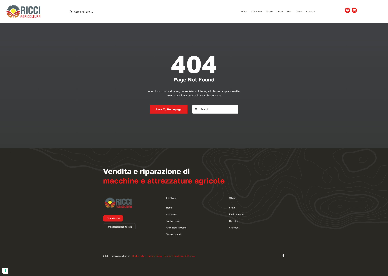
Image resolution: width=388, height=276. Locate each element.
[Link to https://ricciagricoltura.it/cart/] (354, 10)
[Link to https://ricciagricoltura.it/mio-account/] (347, 10)
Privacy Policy (155, 256)
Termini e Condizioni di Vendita (179, 256)
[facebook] (283, 255)
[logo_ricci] (23, 3)
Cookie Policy (139, 256)
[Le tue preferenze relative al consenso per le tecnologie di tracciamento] (5, 271)
